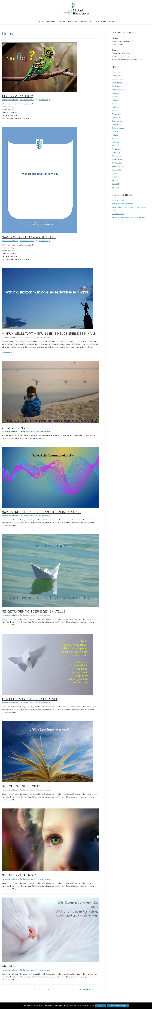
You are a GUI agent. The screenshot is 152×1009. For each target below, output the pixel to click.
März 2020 (115, 187)
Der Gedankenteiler (27, 100)
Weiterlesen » (7, 352)
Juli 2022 (115, 97)
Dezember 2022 (117, 79)
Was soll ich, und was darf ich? (29, 237)
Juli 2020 (115, 173)
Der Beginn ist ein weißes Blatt (29, 699)
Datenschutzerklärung (118, 1006)
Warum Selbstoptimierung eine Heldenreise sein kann (49, 333)
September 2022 (118, 90)
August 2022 (116, 93)
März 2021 (115, 145)
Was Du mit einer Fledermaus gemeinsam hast (41, 512)
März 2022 (115, 111)
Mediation (51, 21)
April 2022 (115, 107)
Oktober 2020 (117, 163)
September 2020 (118, 166)
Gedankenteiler (100, 21)
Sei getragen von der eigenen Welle (33, 611)
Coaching (40, 21)
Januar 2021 (116, 152)
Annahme (10, 966)
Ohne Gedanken (15, 428)
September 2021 (118, 128)
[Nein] (149, 1006)
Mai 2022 (115, 104)
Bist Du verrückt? (17, 96)
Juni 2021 (115, 135)
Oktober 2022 (117, 86)
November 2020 (117, 159)
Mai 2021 (115, 139)
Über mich (61, 21)
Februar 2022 (116, 114)
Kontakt (112, 21)
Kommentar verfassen (10, 100)
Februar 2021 (116, 149)
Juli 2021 (115, 131)
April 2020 (115, 184)
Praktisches (72, 21)
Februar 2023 (116, 72)
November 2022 (117, 83)
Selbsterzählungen (19, 875)
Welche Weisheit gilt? (21, 786)
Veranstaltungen (86, 21)
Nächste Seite (85, 989)
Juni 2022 (115, 100)
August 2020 (116, 170)
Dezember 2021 (117, 121)
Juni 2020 (115, 177)
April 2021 (115, 142)
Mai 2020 (115, 180)
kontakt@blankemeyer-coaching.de (128, 59)
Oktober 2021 (116, 125)
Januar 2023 (116, 76)
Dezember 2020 (117, 156)
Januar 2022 (116, 118)
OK (100, 1006)
